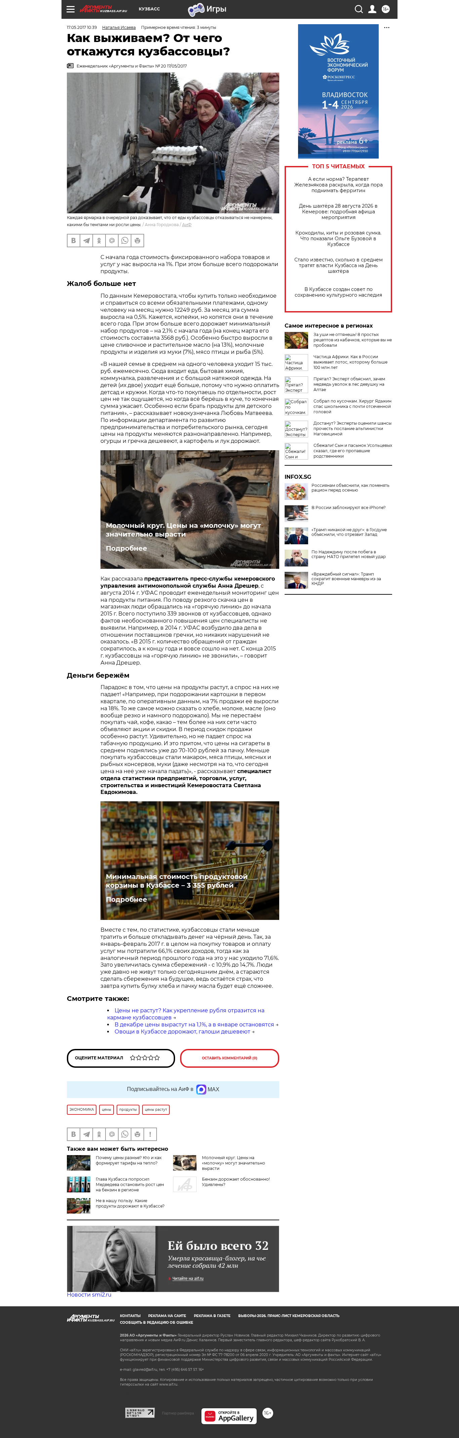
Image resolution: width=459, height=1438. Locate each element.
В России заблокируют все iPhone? (348, 507)
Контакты (130, 1316)
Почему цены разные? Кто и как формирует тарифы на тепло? (129, 1160)
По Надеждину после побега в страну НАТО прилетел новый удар (348, 554)
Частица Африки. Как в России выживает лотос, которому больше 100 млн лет (350, 362)
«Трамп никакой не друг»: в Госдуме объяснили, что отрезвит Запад (349, 532)
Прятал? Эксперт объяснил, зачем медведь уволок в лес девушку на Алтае (349, 384)
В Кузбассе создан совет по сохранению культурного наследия (338, 292)
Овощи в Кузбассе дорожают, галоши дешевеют (182, 1031)
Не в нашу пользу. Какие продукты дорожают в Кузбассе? (130, 1203)
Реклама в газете (212, 1316)
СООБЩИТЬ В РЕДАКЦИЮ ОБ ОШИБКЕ (156, 1322)
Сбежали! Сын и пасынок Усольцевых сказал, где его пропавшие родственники (353, 451)
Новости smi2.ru (89, 1295)
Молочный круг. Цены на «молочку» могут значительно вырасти (183, 529)
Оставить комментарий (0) (229, 1058)
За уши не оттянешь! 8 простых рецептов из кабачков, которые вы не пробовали (353, 340)
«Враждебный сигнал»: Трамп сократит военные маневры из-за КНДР (346, 579)
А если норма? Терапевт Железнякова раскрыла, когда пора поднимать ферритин (338, 185)
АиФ (187, 224)
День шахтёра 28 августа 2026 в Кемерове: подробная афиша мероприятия (338, 211)
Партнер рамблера (178, 1413)
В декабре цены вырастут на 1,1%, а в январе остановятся (194, 1024)
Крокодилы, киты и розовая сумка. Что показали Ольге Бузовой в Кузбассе (338, 238)
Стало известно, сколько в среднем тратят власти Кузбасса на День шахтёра (338, 265)
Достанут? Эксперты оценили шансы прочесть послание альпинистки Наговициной (352, 428)
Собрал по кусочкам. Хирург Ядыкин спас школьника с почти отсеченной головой (352, 406)
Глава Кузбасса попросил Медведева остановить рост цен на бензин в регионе (130, 1184)
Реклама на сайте (167, 1316)
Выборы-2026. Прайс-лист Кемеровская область (288, 1316)
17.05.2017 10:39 (82, 27)
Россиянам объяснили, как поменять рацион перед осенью (350, 488)
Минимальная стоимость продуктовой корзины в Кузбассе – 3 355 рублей (177, 881)
